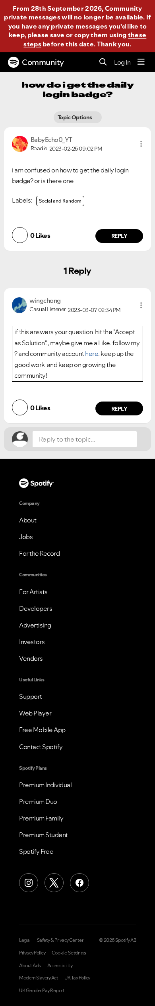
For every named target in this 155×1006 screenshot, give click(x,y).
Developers (35, 608)
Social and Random (60, 200)
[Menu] (141, 62)
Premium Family (41, 818)
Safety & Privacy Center (60, 940)
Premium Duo (38, 801)
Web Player (35, 713)
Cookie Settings (69, 953)
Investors (32, 641)
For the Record (39, 553)
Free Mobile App (42, 729)
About (28, 520)
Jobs (26, 536)
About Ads (30, 965)
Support (30, 696)
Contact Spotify (41, 746)
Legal (25, 940)
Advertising (35, 625)
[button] (141, 144)
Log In (122, 62)
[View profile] (20, 143)
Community (43, 62)
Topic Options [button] (75, 117)
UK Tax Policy (77, 978)
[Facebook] (79, 882)
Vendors (31, 658)
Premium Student (43, 834)
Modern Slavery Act (38, 978)
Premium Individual (45, 784)
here (91, 353)
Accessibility (60, 965)
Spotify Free (36, 851)
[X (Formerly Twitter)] (54, 882)
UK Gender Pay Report (41, 990)
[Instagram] (28, 882)
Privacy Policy (32, 953)
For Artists (33, 591)
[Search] (103, 62)
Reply (119, 236)
